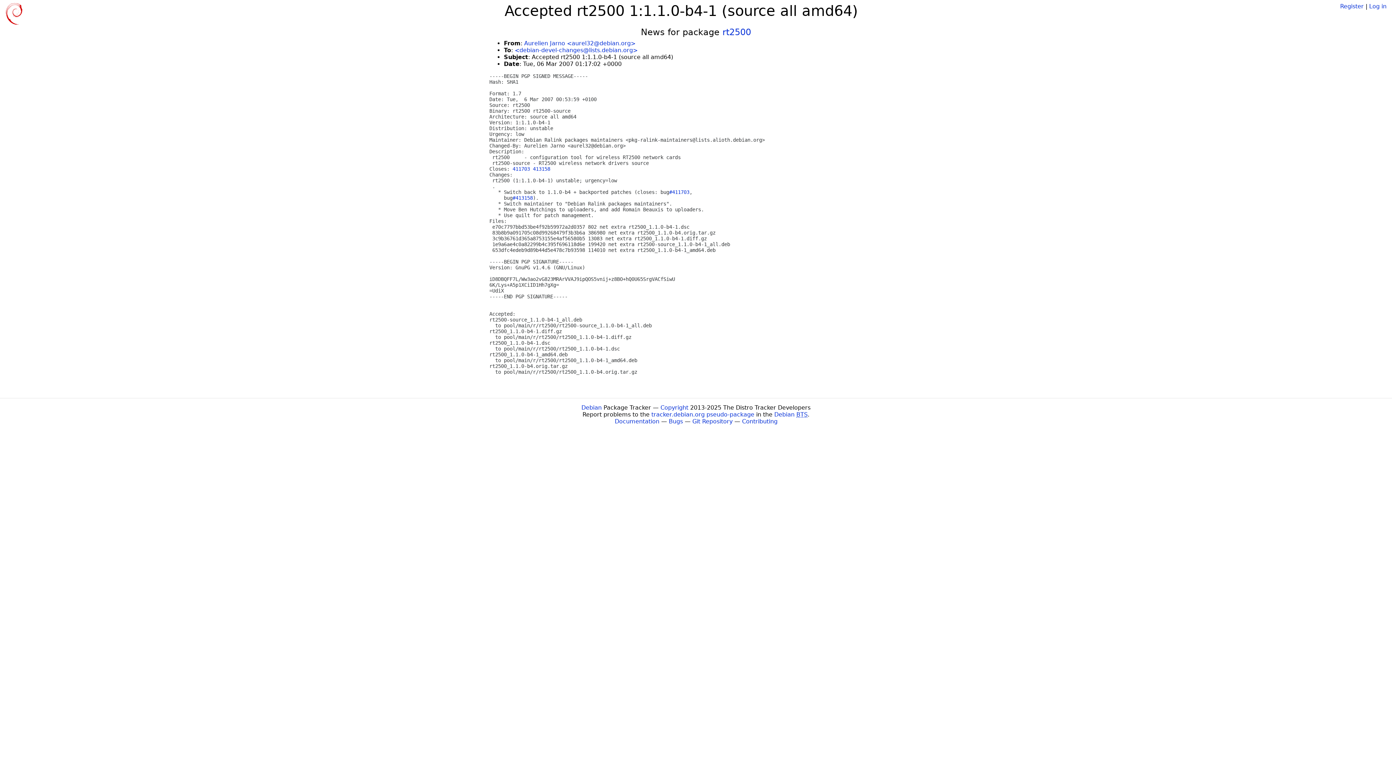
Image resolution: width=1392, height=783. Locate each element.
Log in (1378, 6)
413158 (541, 169)
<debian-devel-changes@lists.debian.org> (576, 50)
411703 (521, 169)
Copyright (674, 407)
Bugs (676, 421)
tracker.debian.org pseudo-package (702, 414)
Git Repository (712, 421)
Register (1352, 6)
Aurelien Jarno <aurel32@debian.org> (579, 43)
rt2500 (736, 32)
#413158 (523, 198)
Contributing (760, 421)
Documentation (637, 421)
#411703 (679, 192)
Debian (591, 407)
